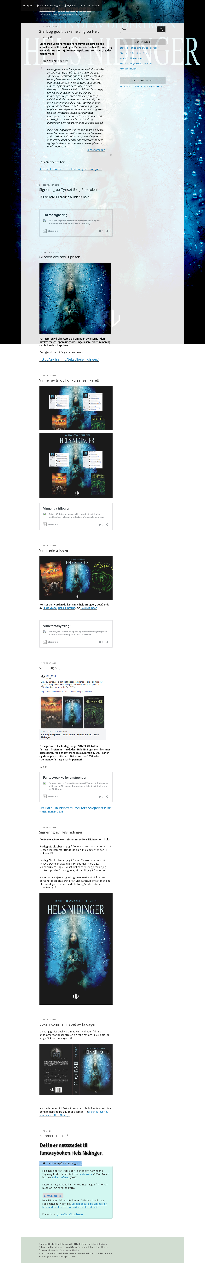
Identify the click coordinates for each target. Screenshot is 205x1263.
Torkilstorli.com (100, 1244)
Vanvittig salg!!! (51, 667)
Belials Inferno (66, 608)
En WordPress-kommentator (133, 86)
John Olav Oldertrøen (70, 1214)
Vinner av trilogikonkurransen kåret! (69, 380)
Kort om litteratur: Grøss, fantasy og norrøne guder (70, 169)
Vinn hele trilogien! (54, 550)
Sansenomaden (96, 149)
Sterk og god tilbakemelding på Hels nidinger (140, 47)
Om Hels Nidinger (50, 5)
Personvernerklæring (69, 1250)
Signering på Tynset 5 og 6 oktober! (69, 189)
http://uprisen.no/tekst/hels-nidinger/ (69, 359)
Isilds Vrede (50, 608)
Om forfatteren (91, 5)
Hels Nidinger (88, 608)
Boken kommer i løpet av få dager (67, 1024)
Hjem (29, 5)
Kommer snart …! (53, 1135)
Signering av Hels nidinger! (61, 832)
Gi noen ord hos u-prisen (59, 256)
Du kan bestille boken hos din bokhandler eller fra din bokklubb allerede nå (74, 1205)
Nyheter (71, 5)
